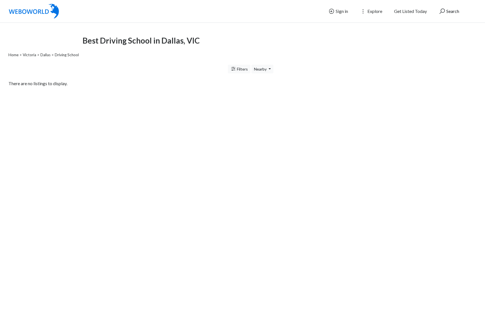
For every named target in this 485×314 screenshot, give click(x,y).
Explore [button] (374, 11)
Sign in (341, 11)
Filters (242, 69)
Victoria (29, 55)
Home (13, 55)
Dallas (45, 55)
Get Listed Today (410, 11)
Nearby (260, 69)
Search (452, 11)
